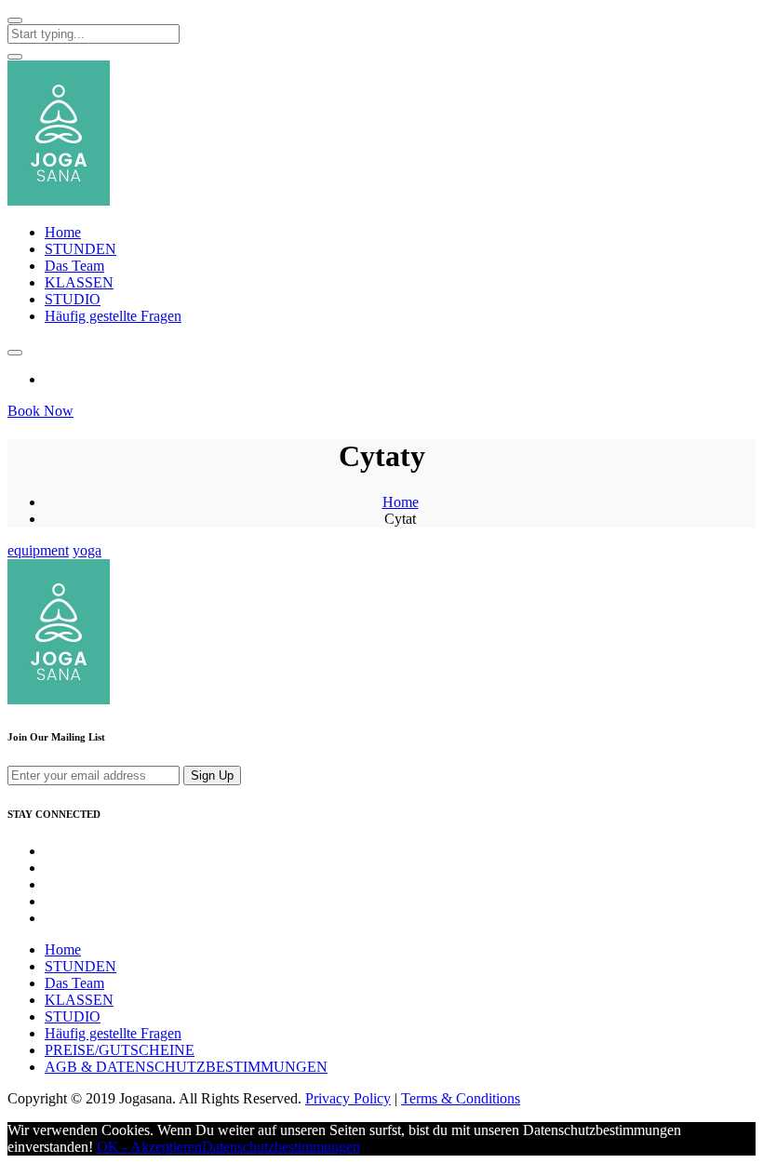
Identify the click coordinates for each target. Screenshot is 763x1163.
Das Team (74, 266)
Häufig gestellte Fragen (113, 316)
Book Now (40, 411)
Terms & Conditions (460, 1098)
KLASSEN (79, 282)
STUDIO (72, 299)
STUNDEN (80, 249)
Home (63, 232)
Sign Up (212, 775)
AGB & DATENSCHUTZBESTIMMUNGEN (186, 1067)
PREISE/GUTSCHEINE (119, 1050)
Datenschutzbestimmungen (281, 1147)
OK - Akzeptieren (149, 1147)
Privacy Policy (348, 1098)
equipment (38, 550)
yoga (87, 550)
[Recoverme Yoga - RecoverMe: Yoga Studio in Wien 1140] (58, 200)
